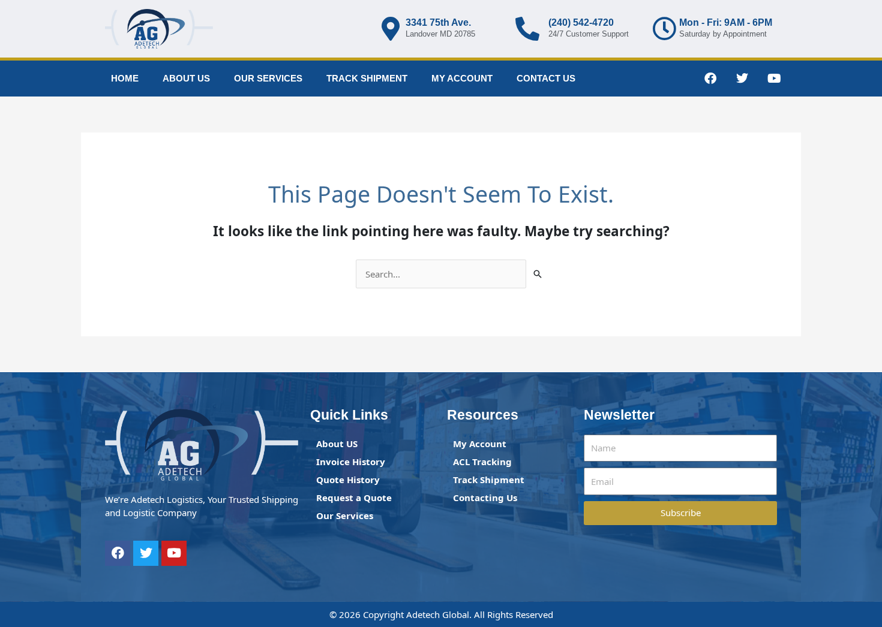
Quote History (348, 480)
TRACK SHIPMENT (366, 78)
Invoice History (350, 462)
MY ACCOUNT (462, 78)
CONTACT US (546, 78)
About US (337, 444)
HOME (125, 78)
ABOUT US (186, 78)
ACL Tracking (482, 462)
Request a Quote (354, 498)
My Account (479, 444)
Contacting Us (485, 498)
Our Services (344, 516)
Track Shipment (488, 480)
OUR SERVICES (268, 78)
